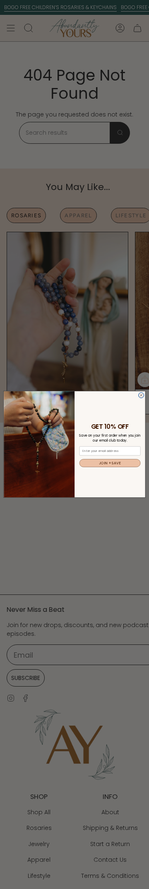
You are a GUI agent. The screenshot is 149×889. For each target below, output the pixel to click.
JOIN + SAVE (110, 463)
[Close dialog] (141, 395)
